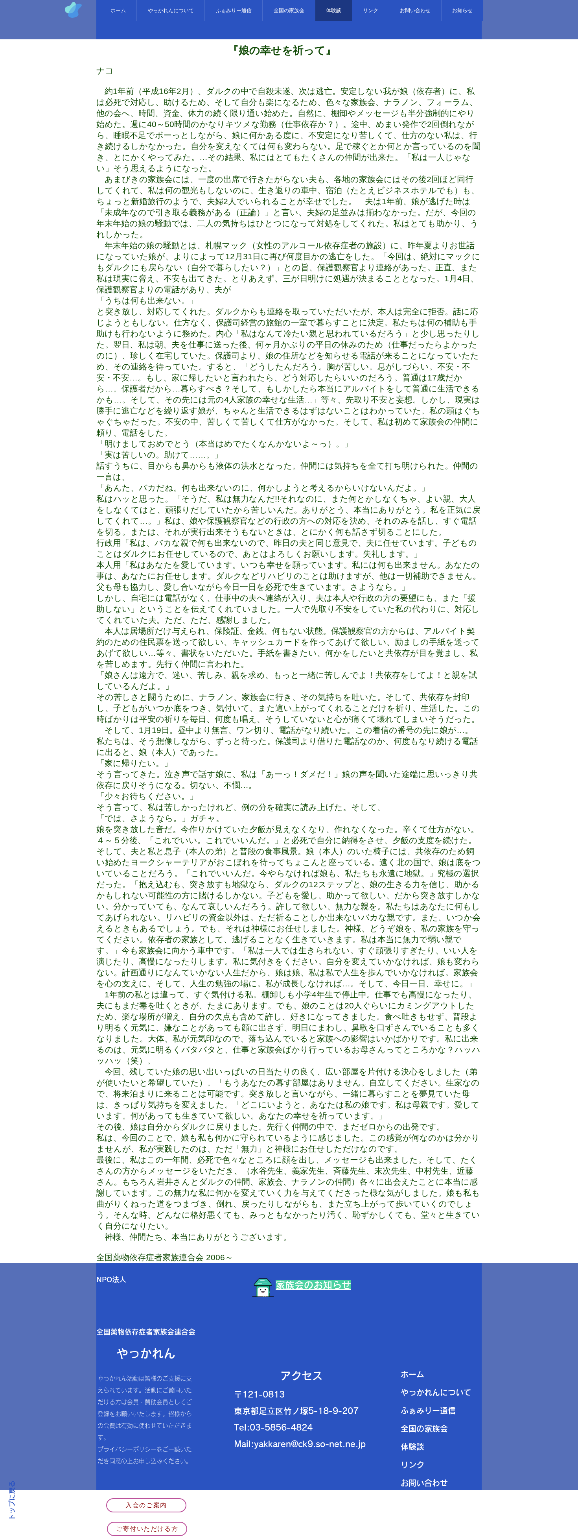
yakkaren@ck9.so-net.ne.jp (310, 1444)
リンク (412, 1465)
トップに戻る (12, 1501)
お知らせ (416, 1501)
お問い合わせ (424, 1483)
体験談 (412, 1447)
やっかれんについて (436, 1392)
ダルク (240, 1526)
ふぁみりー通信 (428, 1410)
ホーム (412, 1374)
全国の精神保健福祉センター (317, 1514)
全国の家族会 (424, 1429)
